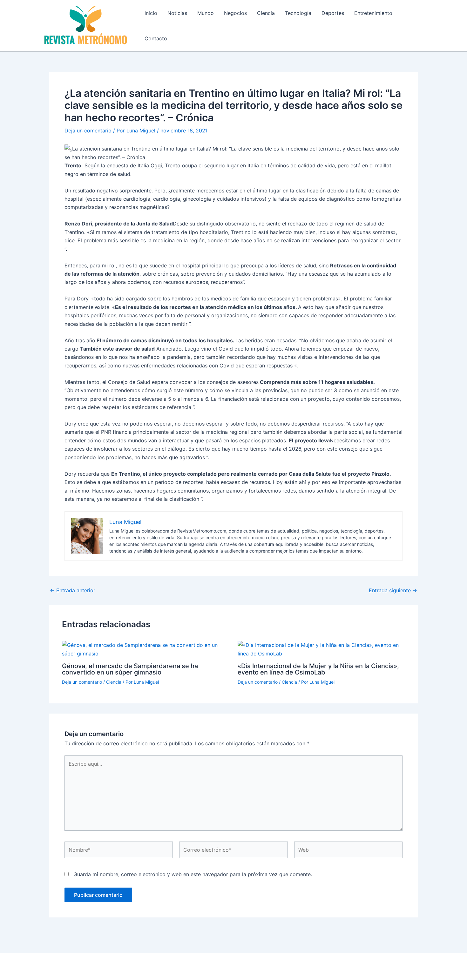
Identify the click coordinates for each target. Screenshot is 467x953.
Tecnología (298, 13)
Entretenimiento (373, 13)
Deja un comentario (88, 130)
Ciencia (266, 13)
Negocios (235, 13)
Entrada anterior (72, 590)
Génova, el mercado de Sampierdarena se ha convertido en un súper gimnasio (130, 669)
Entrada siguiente (393, 590)
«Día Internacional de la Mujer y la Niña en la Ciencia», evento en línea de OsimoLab (318, 669)
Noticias (177, 13)
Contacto (156, 38)
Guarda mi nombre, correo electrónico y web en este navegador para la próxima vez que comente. (192, 874)
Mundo (205, 13)
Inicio (151, 13)
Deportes (332, 13)
